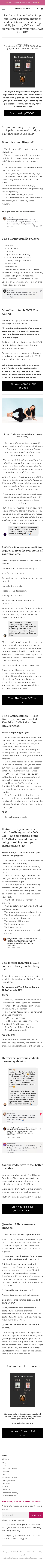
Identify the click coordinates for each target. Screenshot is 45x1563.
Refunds (6, 1484)
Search (5, 1486)
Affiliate (5, 1459)
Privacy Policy (8, 1480)
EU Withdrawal (9, 1496)
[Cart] (41, 9)
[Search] (38, 8)
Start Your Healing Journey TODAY (22, 1208)
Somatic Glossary (10, 1493)
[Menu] (3, 9)
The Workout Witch (24, 1552)
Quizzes (5, 1471)
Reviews (6, 1490)
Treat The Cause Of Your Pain (22, 700)
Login (4, 1465)
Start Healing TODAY (22, 113)
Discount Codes (9, 1468)
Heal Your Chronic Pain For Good (22, 385)
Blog (4, 1462)
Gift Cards (6, 1474)
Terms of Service (9, 1477)
